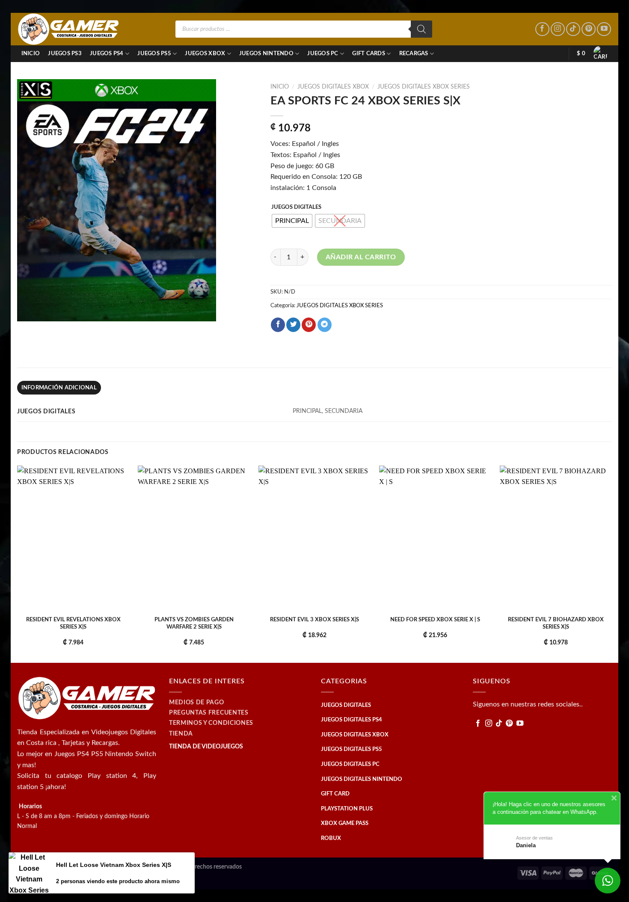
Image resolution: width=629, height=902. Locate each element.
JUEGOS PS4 (107, 53)
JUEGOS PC (322, 53)
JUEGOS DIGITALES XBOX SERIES (423, 87)
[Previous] (17, 563)
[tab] (59, 388)
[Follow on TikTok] (573, 29)
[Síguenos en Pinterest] (589, 29)
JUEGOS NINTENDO (266, 53)
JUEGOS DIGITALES (296, 207)
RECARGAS (413, 53)
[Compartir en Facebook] (278, 324)
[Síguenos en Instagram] (558, 29)
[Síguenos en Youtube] (604, 29)
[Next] (611, 563)
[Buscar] (421, 29)
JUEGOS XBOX (205, 53)
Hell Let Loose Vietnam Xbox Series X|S (113, 864)
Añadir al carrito (361, 257)
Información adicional (59, 387)
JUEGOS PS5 (154, 53)
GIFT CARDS (368, 53)
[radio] (292, 220)
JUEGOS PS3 (65, 53)
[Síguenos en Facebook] (542, 29)
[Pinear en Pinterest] (309, 324)
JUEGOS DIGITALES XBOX (333, 87)
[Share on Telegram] (324, 324)
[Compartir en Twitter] (293, 324)
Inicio (30, 53)
